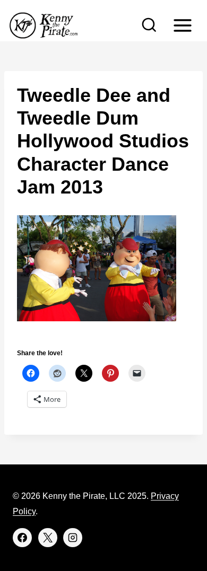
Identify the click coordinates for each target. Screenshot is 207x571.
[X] (47, 537)
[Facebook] (22, 537)
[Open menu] (182, 25)
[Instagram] (72, 537)
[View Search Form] (149, 25)
